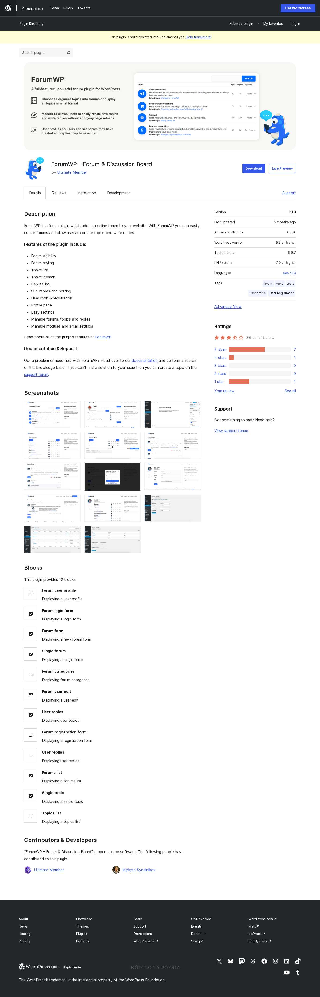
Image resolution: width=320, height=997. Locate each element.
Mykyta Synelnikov (139, 869)
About (23, 919)
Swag (197, 941)
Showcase (84, 919)
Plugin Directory (31, 24)
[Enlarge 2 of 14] (134, 407)
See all (290, 390)
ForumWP (103, 337)
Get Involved (201, 919)
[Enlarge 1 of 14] (74, 407)
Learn (138, 919)
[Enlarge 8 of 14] (134, 469)
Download (254, 168)
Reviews (59, 192)
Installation (86, 192)
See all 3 (289, 273)
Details (35, 192)
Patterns (82, 941)
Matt (254, 926)
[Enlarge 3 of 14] (194, 407)
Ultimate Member (72, 172)
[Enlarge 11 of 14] (134, 501)
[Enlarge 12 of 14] (194, 501)
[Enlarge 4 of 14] (74, 438)
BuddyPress (260, 941)
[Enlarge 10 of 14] (74, 501)
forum (268, 283)
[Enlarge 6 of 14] (194, 438)
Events (196, 926)
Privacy (24, 941)
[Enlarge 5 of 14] (134, 438)
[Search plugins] (68, 52)
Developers (143, 934)
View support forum (231, 430)
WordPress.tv (146, 941)
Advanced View (228, 306)
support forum (36, 374)
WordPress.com (263, 919)
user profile (258, 293)
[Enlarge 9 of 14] (194, 469)
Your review (224, 390)
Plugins (81, 934)
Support (289, 192)
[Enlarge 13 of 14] (74, 532)
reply (279, 283)
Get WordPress (298, 8)
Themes (82, 926)
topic (290, 283)
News (23, 926)
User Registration (282, 293)
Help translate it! (198, 37)
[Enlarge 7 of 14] (74, 469)
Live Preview (282, 168)
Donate (199, 934)
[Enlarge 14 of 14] (134, 532)
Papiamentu (72, 967)
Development (118, 192)
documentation (145, 360)
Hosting (25, 934)
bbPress (257, 934)
